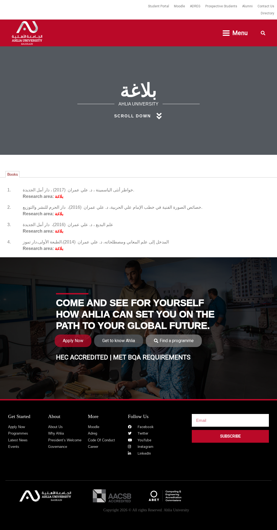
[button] (235, 33)
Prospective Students (221, 6)
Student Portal (158, 6)
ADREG (195, 6)
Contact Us (266, 6)
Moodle (179, 6)
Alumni (247, 6)
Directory (267, 13)
